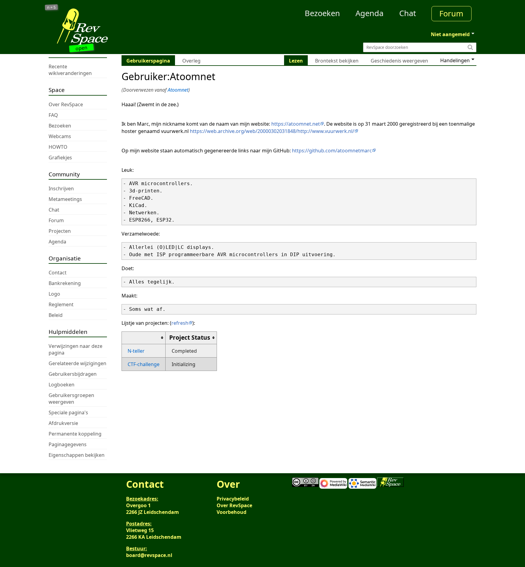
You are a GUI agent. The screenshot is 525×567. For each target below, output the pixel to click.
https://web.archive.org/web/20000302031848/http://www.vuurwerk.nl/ (272, 131)
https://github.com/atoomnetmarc (332, 150)
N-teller (136, 351)
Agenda (369, 13)
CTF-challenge (144, 364)
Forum (451, 13)
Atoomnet (178, 90)
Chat (407, 13)
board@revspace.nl (149, 555)
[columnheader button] (144, 337)
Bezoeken (322, 13)
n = (51, 7)
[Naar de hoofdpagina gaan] (102, 26)
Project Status (189, 337)
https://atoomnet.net (295, 124)
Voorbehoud (231, 512)
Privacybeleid (233, 498)
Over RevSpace (234, 505)
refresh (179, 323)
